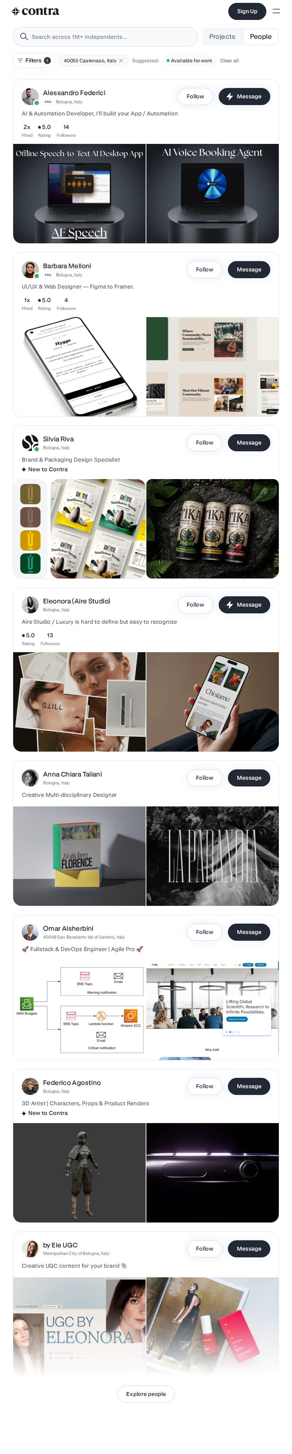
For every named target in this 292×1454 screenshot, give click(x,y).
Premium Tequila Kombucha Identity (192, 561)
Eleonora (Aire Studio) (76, 601)
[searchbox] (111, 37)
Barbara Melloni (67, 266)
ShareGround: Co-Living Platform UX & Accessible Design (195, 395)
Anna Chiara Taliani (72, 774)
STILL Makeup (34, 734)
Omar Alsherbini (68, 928)
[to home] (35, 11)
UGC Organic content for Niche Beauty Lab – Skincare (212, 1359)
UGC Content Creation (42, 1359)
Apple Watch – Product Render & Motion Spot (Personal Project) (202, 1201)
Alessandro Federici (74, 93)
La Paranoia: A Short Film (179, 888)
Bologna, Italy (69, 101)
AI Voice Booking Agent (177, 225)
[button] (121, 60)
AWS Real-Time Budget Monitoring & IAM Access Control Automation (73, 1038)
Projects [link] (222, 36)
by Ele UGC (60, 1245)
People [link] (261, 36)
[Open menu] (276, 11)
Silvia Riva (58, 439)
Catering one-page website (182, 734)
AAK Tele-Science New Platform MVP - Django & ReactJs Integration (206, 1038)
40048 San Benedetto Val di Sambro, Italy (84, 937)
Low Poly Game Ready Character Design (63, 1205)
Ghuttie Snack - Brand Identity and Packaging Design (78, 561)
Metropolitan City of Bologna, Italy (76, 1253)
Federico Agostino (72, 1082)
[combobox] (105, 36)
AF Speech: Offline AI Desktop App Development (73, 225)
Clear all (229, 60)
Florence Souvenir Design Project (55, 888)
